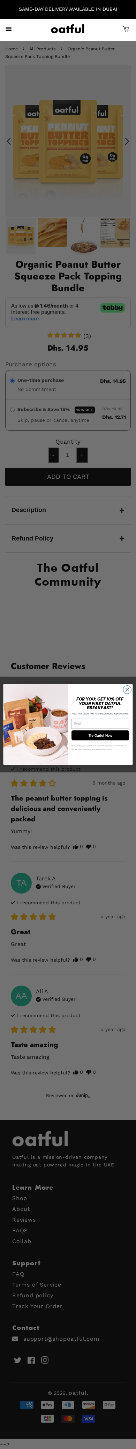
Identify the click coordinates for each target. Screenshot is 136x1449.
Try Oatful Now (100, 735)
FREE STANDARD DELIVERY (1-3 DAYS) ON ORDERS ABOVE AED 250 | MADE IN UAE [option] (68, 9)
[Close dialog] (127, 690)
